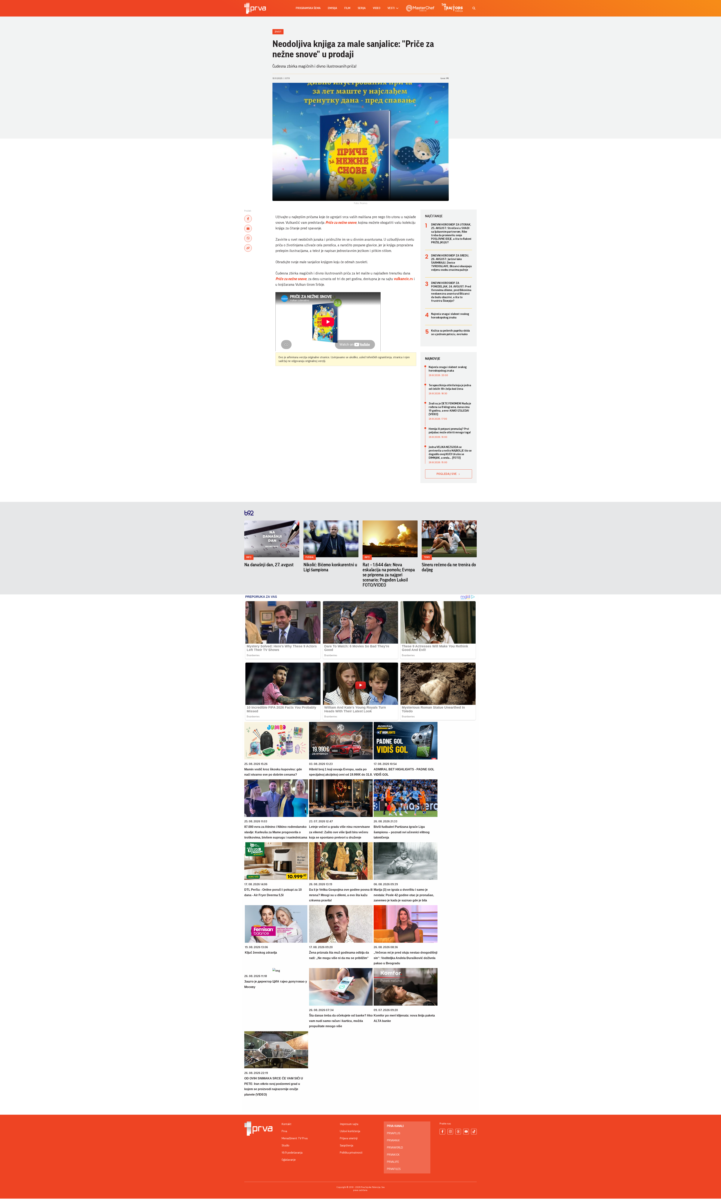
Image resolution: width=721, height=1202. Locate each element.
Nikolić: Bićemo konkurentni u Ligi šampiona (330, 567)
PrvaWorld (395, 1147)
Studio (285, 1145)
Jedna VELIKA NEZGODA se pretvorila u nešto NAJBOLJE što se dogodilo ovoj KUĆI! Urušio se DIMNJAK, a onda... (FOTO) (450, 452)
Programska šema (308, 8)
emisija (332, 8)
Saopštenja (346, 1145)
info (248, 557)
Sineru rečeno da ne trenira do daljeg (449, 567)
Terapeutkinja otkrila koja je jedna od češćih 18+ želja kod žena (450, 387)
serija (362, 8)
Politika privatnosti (351, 1152)
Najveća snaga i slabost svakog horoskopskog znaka (450, 315)
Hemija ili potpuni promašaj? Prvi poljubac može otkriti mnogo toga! (450, 430)
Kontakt (286, 1124)
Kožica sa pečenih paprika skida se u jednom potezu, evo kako (450, 332)
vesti (391, 8)
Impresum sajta (349, 1124)
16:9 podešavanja (292, 1152)
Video (376, 8)
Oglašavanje (289, 1159)
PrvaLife (393, 1161)
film (347, 8)
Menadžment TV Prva (295, 1138)
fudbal (309, 557)
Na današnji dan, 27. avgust (269, 565)
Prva (284, 1131)
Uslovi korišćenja (350, 1131)
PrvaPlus (393, 1133)
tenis (427, 557)
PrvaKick (393, 1154)
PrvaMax (393, 1140)
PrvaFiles (393, 1168)
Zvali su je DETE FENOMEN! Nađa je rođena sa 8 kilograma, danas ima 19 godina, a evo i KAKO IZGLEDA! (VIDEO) (450, 409)
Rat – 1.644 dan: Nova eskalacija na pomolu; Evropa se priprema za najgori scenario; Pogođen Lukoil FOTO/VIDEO (389, 575)
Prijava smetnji (348, 1138)
